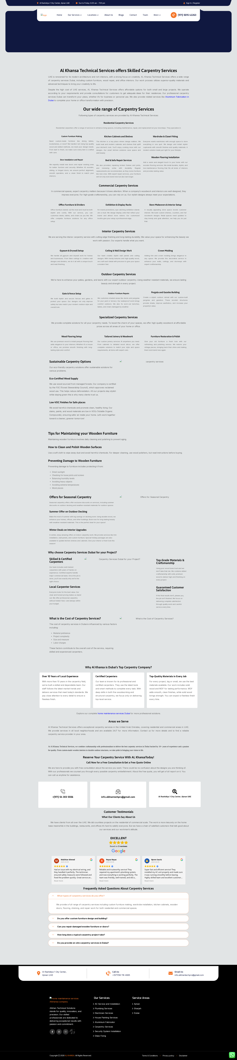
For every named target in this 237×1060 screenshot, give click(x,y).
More (156, 15)
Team (145, 15)
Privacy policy (168, 1056)
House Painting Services (106, 1017)
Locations (92, 15)
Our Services (73, 15)
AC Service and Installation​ (107, 1004)
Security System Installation (108, 1031)
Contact (133, 15)
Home (59, 15)
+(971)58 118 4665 (121, 975)
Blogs (121, 15)
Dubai (136, 1013)
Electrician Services (104, 1013)
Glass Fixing (100, 1036)
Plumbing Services (103, 1008)
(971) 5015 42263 (186, 15)
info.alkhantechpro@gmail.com (189, 975)
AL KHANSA (69, 1055)
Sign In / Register (193, 3)
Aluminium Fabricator (105, 1022)
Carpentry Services (104, 1026)
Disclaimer (183, 1056)
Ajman (137, 1004)
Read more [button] (58, 881)
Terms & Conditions (150, 1056)
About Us (108, 15)
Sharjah (137, 1008)
